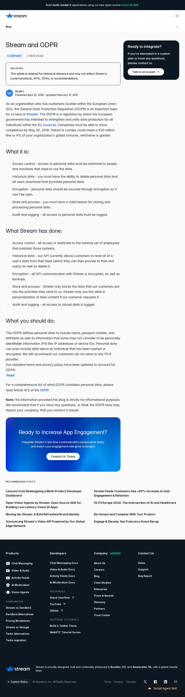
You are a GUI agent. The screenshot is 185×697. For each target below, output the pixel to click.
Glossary (99, 602)
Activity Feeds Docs (62, 575)
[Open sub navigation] (177, 26)
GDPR (44, 390)
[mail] (175, 681)
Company (14, 55)
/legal (10, 375)
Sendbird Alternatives (20, 614)
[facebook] (155, 681)
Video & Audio (20, 570)
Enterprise (100, 589)
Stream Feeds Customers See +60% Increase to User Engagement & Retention (132, 493)
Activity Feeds (20, 577)
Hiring (115, 553)
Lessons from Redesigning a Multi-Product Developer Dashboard (44, 493)
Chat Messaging (22, 563)
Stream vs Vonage (17, 627)
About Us (99, 563)
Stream (32, 114)
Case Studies (102, 582)
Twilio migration (16, 640)
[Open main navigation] (177, 16)
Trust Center (102, 615)
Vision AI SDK (130, 5)
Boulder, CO (118, 666)
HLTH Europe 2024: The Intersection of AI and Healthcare (135, 503)
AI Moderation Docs (62, 582)
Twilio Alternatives (17, 633)
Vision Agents (20, 592)
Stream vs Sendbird (18, 607)
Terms (107, 681)
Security (131, 681)
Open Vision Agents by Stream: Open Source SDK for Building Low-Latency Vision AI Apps (43, 505)
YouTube (55, 604)
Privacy (118, 681)
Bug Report (145, 575)
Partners (99, 608)
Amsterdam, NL (142, 666)
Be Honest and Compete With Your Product (124, 514)
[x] (145, 681)
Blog (8, 26)
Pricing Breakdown (18, 620)
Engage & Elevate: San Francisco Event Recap (126, 521)
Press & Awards (104, 595)
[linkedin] (165, 681)
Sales (141, 562)
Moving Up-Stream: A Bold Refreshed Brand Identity (42, 514)
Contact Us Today (63, 456)
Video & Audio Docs (62, 569)
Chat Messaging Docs (64, 562)
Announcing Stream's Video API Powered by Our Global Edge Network (45, 524)
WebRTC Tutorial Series (65, 632)
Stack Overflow (60, 597)
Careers (99, 569)
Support (143, 569)
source (49, 125)
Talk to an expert (143, 72)
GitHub (54, 610)
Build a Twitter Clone (63, 625)
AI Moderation (20, 584)
